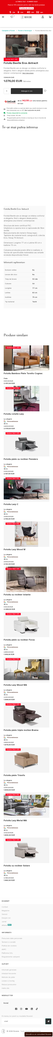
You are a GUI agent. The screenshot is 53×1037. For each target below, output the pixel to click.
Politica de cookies (9, 946)
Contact (5, 907)
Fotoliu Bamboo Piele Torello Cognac (23, 373)
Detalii (7, 205)
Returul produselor (9, 985)
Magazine (5, 911)
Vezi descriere (28, 73)
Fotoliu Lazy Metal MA (15, 820)
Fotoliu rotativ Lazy (14, 414)
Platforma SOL (7, 953)
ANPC (4, 949)
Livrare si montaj (8, 981)
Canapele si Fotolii (8, 31)
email (6, 1021)
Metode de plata (8, 977)
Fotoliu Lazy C (11, 504)
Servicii (4, 914)
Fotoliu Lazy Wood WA (15, 685)
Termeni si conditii (9, 942)
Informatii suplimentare (15, 258)
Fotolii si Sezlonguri (25, 31)
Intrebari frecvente (9, 973)
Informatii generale (9, 970)
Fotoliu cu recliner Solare (17, 865)
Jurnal (4, 922)
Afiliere (6, 925)
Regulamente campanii (11, 957)
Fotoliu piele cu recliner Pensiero (21, 459)
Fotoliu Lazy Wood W (15, 549)
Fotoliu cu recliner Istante (17, 594)
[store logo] (26, 17)
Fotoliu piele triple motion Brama (21, 730)
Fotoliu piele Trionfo (14, 775)
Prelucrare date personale (12, 938)
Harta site (5, 988)
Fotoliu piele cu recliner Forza (19, 639)
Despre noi (6, 918)
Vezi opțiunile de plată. (32, 110)
